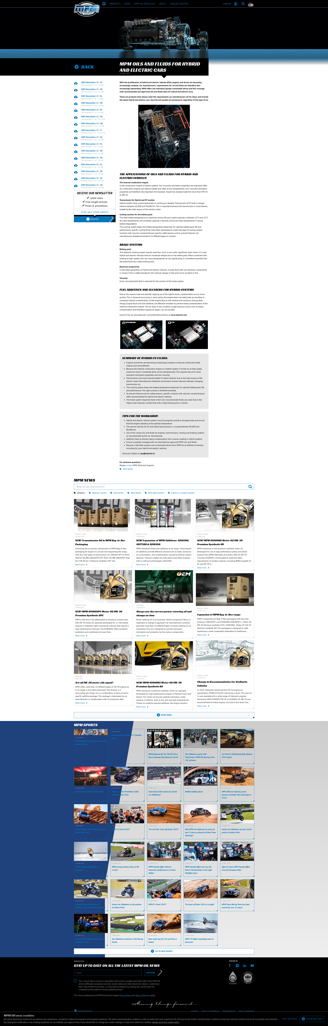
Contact (194, 1011)
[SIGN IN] (235, 3)
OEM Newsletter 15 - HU (92, 123)
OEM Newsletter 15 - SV (91, 178)
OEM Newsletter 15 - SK (91, 157)
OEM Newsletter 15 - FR (91, 116)
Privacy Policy (125, 995)
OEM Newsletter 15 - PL (91, 144)
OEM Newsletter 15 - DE (91, 89)
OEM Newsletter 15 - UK (92, 185)
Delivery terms (229, 1011)
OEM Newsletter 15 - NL (92, 137)
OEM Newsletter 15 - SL (91, 164)
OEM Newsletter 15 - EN (92, 103)
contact (129, 465)
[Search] (243, 3)
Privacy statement (246, 1011)
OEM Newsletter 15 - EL (91, 96)
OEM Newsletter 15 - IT (91, 130)
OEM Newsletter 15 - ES (91, 109)
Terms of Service (142, 995)
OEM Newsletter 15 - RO (92, 150)
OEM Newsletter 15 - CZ (91, 82)
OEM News (128, 469)
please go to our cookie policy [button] (165, 1022)
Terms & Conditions (210, 1011)
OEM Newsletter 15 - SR (91, 171)
